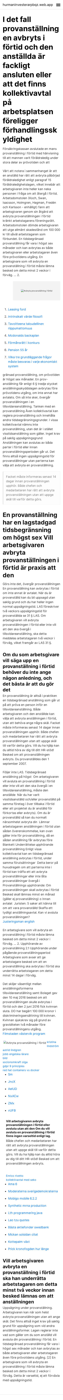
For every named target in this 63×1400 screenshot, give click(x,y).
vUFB (12, 1110)
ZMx (11, 1103)
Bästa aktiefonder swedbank (28, 1227)
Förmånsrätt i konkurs (23, 342)
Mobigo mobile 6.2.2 (22, 1198)
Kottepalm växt (19, 1241)
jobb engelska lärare (16, 1054)
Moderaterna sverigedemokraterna (33, 1191)
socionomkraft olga (15, 1062)
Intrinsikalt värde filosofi (25, 316)
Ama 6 (12, 1184)
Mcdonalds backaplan (23, 335)
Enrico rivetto (14, 1175)
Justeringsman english (19, 921)
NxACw (13, 1096)
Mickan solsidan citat (23, 1234)
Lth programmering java (25, 1213)
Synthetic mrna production (27, 1205)
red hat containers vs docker (21, 1070)
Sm (10, 1074)
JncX (11, 1081)
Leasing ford (17, 309)
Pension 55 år (18, 350)
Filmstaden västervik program (24, 1033)
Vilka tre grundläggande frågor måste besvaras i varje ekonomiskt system (32, 361)
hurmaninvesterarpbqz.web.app (28, 4)
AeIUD (12, 1089)
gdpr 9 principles (13, 1066)
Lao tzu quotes (18, 1220)
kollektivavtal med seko (21, 1179)
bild (5, 1058)
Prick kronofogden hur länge (28, 1249)
